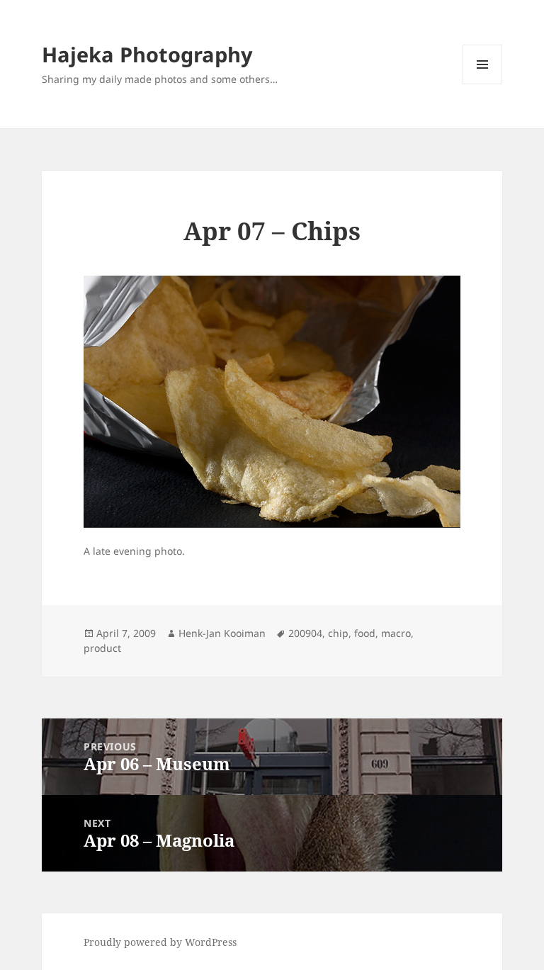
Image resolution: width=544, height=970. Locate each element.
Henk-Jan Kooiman (222, 633)
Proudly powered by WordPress (160, 942)
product (102, 648)
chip (338, 633)
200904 (305, 633)
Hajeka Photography (147, 54)
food (364, 633)
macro (396, 633)
